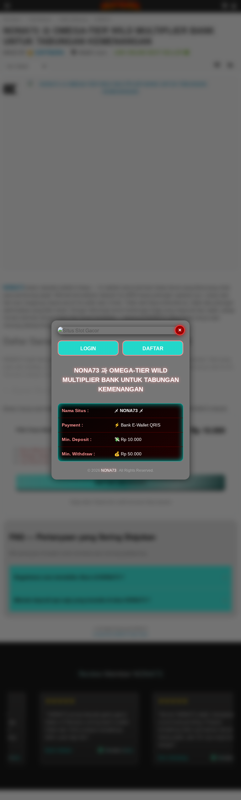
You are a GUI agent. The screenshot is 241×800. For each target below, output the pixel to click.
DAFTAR (152, 348)
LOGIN (88, 348)
